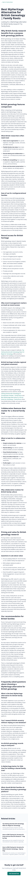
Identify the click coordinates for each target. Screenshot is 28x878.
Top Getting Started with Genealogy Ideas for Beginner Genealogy (12, 352)
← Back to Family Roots (7, 2)
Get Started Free (14, 873)
